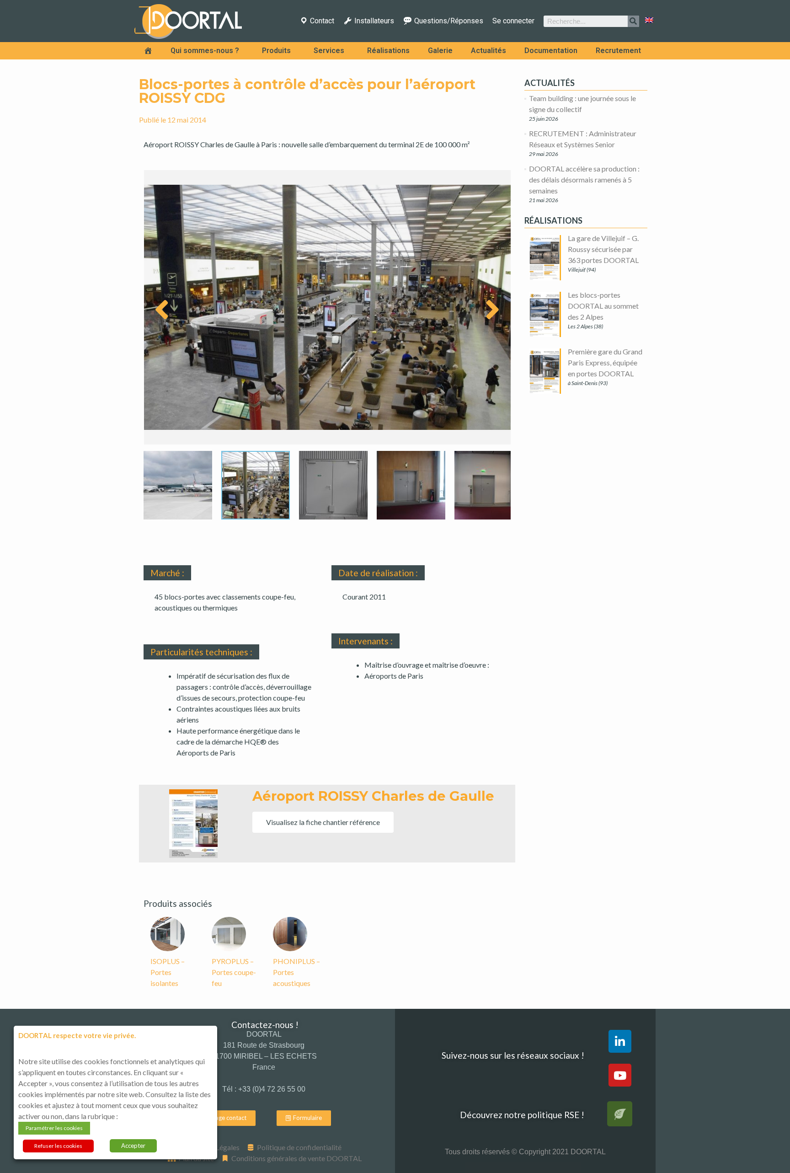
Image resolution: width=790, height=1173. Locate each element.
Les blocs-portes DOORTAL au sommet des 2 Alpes (603, 305)
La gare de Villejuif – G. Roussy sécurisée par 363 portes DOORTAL (603, 249)
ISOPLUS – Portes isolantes (167, 972)
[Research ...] (633, 21)
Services (329, 50)
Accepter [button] (133, 1145)
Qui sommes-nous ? (205, 50)
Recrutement (618, 50)
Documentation (550, 50)
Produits (276, 50)
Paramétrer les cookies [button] (54, 1128)
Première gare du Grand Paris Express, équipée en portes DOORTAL (605, 362)
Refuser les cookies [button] (58, 1145)
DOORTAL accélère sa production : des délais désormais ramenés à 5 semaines (584, 179)
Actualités (488, 50)
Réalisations (388, 50)
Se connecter (513, 21)
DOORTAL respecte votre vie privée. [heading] (77, 1035)
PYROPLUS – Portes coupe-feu (234, 972)
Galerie (440, 50)
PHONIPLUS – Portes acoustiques (296, 972)
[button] (323, 822)
